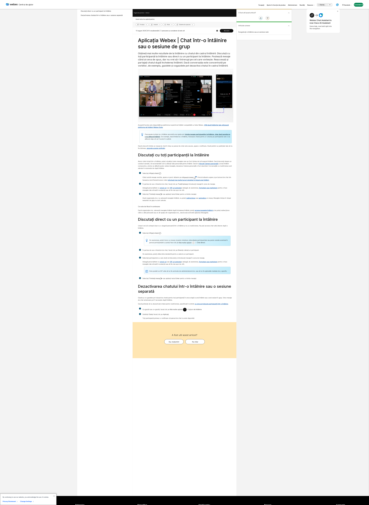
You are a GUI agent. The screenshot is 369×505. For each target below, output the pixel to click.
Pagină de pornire (139, 13)
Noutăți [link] (302, 5)
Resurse (310, 5)
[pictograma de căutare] (318, 5)
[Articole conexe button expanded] (289, 26)
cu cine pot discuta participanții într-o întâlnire (211, 304)
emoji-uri (163, 188)
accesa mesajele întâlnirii (204, 210)
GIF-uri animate (175, 188)
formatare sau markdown (208, 188)
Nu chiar (195, 342)
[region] (28, 499)
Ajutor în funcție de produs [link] (276, 5)
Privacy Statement (9, 501)
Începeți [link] (261, 5)
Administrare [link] (292, 5)
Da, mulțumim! (174, 342)
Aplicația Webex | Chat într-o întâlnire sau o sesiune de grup (182, 43)
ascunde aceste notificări (156, 148)
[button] (337, 4)
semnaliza (202, 198)
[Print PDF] (217, 30)
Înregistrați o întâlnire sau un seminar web (253, 32)
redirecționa (190, 198)
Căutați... (322, 5)
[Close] (54, 496)
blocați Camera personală (208, 164)
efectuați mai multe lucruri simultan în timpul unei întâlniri (188, 180)
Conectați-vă (358, 4)
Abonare (226, 31)
